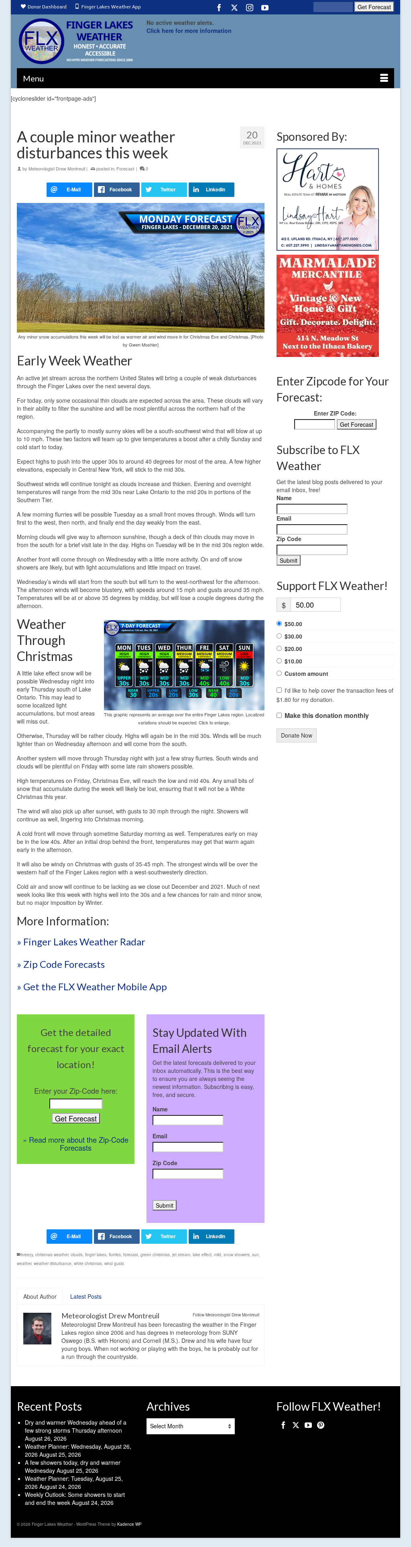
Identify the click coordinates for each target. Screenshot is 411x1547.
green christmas (155, 1254)
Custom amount (306, 673)
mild (217, 1254)
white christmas (88, 1263)
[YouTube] (265, 7)
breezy (27, 1254)
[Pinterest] (320, 1424)
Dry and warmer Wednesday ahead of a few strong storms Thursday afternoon (75, 1426)
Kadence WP (129, 1524)
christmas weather (51, 1254)
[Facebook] (219, 7)
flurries (115, 1254)
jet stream (181, 1254)
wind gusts (114, 1263)
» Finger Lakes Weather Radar (81, 941)
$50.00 (293, 624)
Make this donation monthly (327, 715)
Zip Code (165, 1163)
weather (24, 1263)
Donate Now (296, 735)
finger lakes (95, 1254)
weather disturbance (52, 1263)
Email (160, 1136)
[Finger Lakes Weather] (75, 41)
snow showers (237, 1254)
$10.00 (293, 661)
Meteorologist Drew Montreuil (56, 168)
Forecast (125, 168)
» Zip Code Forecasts (61, 964)
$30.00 (293, 636)
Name (160, 1109)
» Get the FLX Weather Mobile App (92, 986)
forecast (130, 1254)
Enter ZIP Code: (335, 413)
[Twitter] (234, 7)
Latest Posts (86, 1296)
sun (255, 1254)
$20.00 (293, 649)
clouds (77, 1254)
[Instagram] (249, 7)
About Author (40, 1296)
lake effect (202, 1254)
